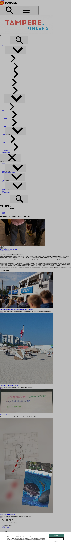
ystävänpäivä (7, 250)
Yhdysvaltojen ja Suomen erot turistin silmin (9, 385)
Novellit (5, 118)
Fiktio (3, 102)
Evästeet (3, 526)
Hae (11, 43)
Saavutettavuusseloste (5, 527)
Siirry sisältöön (2, 0)
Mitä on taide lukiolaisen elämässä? (7, 514)
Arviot (5, 85)
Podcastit (3, 134)
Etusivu (3, 45)
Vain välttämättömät (56, 538)
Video (3, 151)
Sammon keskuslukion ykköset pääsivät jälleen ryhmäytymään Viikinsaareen (16, 309)
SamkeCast (6, 150)
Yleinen (13, 249)
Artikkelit (3, 53)
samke (1, 250)
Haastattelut (6, 77)
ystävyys (3, 250)
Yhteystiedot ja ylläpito (6, 152)
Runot (5, 126)
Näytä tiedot (56, 541)
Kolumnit (5, 93)
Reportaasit (6, 69)
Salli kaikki (56, 535)
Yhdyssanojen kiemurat (5, 414)
